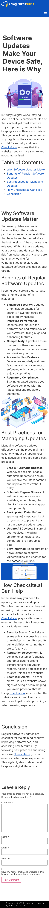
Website (5, 858)
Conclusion (14, 193)
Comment (7, 802)
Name (5, 837)
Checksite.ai (9, 147)
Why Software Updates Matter (26, 169)
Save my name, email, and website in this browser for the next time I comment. (22, 873)
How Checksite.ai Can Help (24, 189)
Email (5, 848)
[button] (45, 12)
